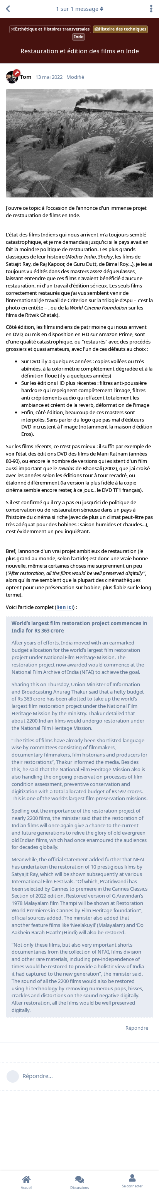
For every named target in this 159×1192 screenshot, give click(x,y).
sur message (77, 8)
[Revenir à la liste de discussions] (7, 9)
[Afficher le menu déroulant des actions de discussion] (151, 9)
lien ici (64, 607)
